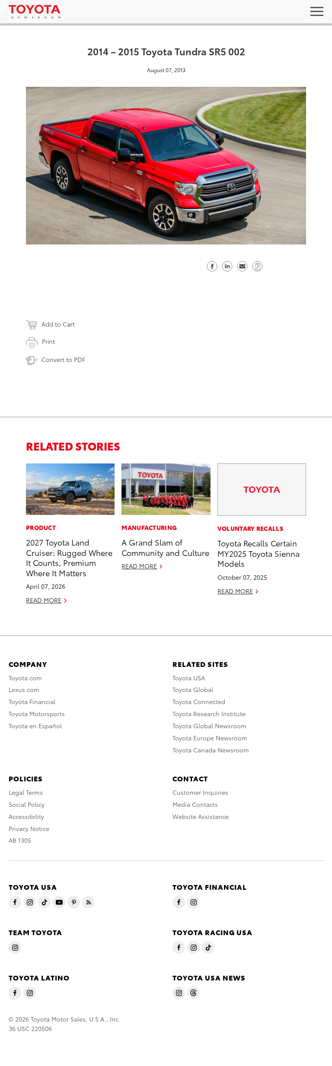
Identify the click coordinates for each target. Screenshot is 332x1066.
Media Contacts (195, 804)
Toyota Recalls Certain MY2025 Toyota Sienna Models (258, 552)
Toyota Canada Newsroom (210, 750)
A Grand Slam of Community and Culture (165, 546)
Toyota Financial (32, 701)
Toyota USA (188, 677)
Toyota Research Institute (209, 713)
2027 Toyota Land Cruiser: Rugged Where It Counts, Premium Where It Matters (69, 556)
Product (41, 527)
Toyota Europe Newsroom (209, 737)
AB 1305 (20, 840)
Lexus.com (24, 689)
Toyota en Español (35, 725)
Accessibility (26, 816)
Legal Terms (26, 792)
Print (48, 341)
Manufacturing (149, 527)
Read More (43, 600)
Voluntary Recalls (250, 528)
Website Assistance (200, 816)
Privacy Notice (29, 828)
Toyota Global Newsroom (209, 725)
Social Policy (27, 804)
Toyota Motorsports (37, 713)
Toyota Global (192, 689)
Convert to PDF (63, 359)
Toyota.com (25, 677)
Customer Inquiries (200, 792)
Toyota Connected (198, 701)
